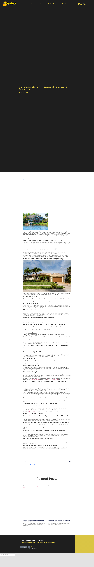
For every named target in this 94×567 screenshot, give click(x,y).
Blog (62, 3)
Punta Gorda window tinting (52, 379)
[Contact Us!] (79, 4)
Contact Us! (83, 3)
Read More (50, 526)
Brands (59, 3)
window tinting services (34, 379)
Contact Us (67, 3)
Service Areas (43, 3)
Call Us (32, 546)
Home (26, 3)
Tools (54, 3)
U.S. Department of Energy (35, 251)
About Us (30, 3)
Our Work (50, 3)
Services (36, 3)
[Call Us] (29, 547)
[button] (30, 464)
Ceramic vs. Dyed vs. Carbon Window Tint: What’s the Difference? (59, 521)
